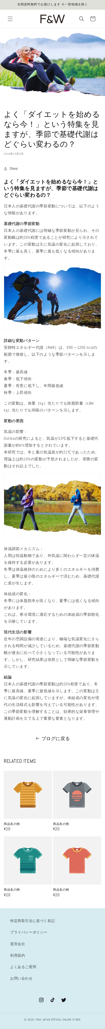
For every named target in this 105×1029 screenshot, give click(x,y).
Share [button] (14, 168)
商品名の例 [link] (12, 824)
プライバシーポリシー (28, 932)
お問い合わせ (21, 978)
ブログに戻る (56, 738)
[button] (10, 18)
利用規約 (17, 955)
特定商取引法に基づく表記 (32, 920)
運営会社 (17, 944)
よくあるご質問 (23, 967)
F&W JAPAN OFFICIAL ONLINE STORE (58, 1019)
